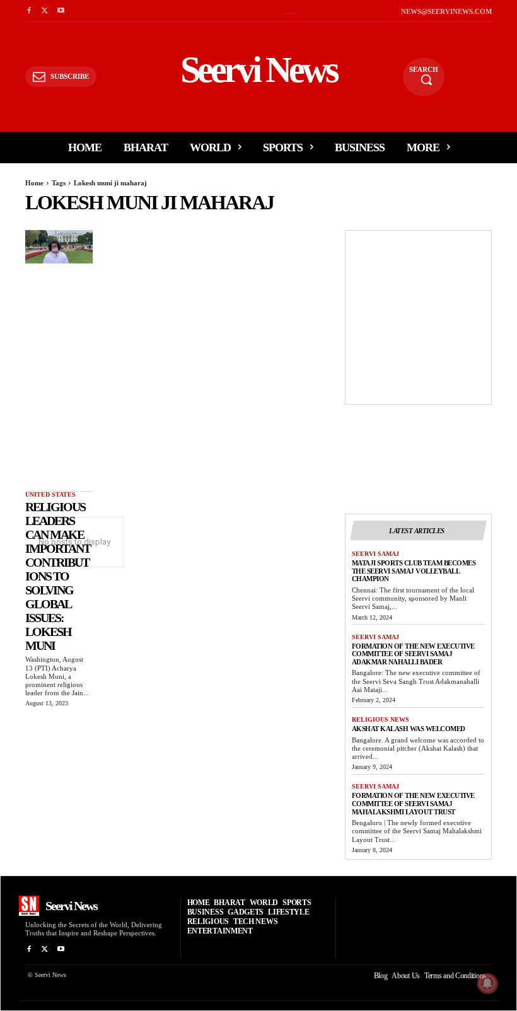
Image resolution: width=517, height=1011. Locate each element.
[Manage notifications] (487, 983)
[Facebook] (28, 11)
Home (34, 183)
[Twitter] (44, 11)
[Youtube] (61, 11)
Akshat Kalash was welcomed (408, 728)
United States (50, 494)
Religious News (380, 719)
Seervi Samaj (375, 553)
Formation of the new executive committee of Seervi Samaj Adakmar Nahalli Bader (413, 654)
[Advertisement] (434, 316)
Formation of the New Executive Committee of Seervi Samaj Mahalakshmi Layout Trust (413, 803)
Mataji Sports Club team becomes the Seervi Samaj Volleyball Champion (414, 570)
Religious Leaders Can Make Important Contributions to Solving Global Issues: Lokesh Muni (57, 576)
